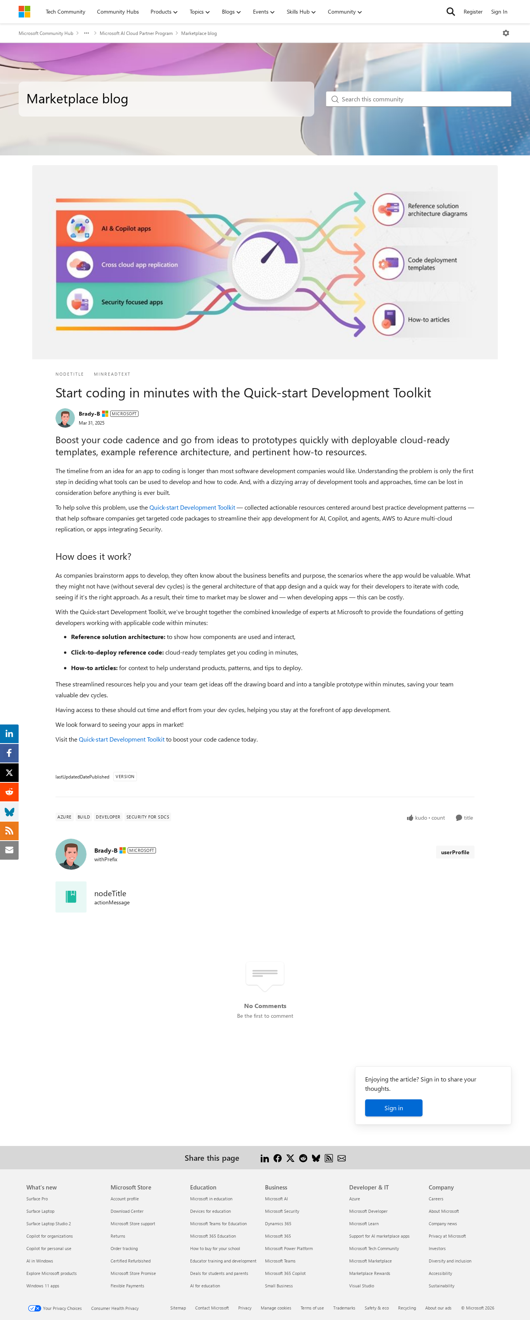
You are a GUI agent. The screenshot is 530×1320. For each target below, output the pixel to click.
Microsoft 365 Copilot (285, 1273)
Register (473, 11)
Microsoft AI (276, 1199)
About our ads (438, 1308)
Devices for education (210, 1211)
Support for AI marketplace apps (379, 1236)
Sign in (394, 1108)
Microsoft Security (282, 1211)
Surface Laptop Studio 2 (48, 1223)
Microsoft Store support (133, 1223)
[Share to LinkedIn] (265, 1157)
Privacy (244, 1308)
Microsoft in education (211, 1199)
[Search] (451, 11)
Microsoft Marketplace (370, 1261)
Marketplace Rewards (369, 1273)
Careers (436, 1199)
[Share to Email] (342, 1157)
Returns (118, 1236)
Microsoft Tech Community (374, 1248)
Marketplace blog (199, 33)
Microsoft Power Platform (289, 1248)
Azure (354, 1199)
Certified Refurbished (131, 1261)
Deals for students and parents (219, 1273)
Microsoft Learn (364, 1223)
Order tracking (124, 1248)
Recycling (407, 1308)
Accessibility (440, 1273)
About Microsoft (444, 1211)
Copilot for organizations (49, 1236)
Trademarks (344, 1308)
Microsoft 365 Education (213, 1236)
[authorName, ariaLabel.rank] (65, 418)
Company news (443, 1223)
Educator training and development (223, 1261)
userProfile (455, 852)
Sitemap (178, 1308)
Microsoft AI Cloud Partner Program (136, 33)
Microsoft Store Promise (133, 1273)
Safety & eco (377, 1308)
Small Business (279, 1286)
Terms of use (312, 1308)
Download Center (127, 1211)
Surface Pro (37, 1199)
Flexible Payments (127, 1286)
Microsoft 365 (278, 1236)
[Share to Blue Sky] (316, 1157)
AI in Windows (39, 1261)
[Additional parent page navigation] (86, 33)
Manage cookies (276, 1308)
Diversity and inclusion (450, 1261)
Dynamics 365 (278, 1223)
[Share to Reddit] (303, 1157)
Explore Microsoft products (51, 1273)
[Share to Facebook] (278, 1157)
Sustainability (441, 1286)
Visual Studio (361, 1286)
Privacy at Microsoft (447, 1236)
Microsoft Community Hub (46, 33)
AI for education (205, 1286)
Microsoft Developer (368, 1211)
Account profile (125, 1199)
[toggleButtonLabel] (506, 33)
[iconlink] (71, 897)
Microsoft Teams (280, 1261)
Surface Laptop (40, 1211)
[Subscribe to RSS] (329, 1157)
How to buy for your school (215, 1248)
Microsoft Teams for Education (218, 1223)
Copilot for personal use (48, 1248)
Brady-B (89, 413)
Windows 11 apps (42, 1286)
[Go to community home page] (24, 11)
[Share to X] (290, 1157)
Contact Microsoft (212, 1308)
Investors (437, 1248)
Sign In (499, 11)
